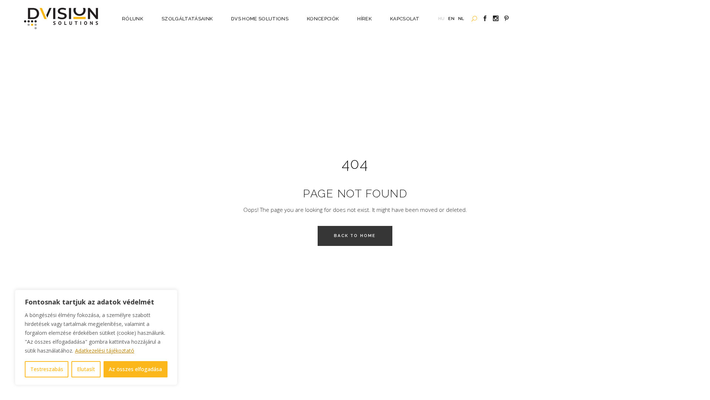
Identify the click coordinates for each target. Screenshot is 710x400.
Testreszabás (46, 369)
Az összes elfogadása (135, 369)
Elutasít (86, 369)
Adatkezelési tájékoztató (104, 350)
